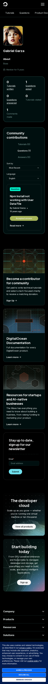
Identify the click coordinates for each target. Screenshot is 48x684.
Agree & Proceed (24, 670)
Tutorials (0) (24, 144)
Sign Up (10, 300)
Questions (24, 13)
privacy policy (25, 648)
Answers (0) (24, 157)
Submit (15, 471)
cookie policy (33, 661)
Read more (15, 225)
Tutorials (9, 13)
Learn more (12, 357)
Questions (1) (24, 150)
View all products (24, 526)
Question (15, 189)
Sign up (24, 582)
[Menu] (43, 4)
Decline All (24, 675)
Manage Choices (24, 680)
